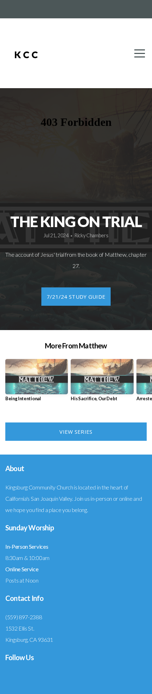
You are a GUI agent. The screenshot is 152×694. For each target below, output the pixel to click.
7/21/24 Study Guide (76, 296)
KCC (27, 54)
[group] (36, 383)
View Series (75, 431)
